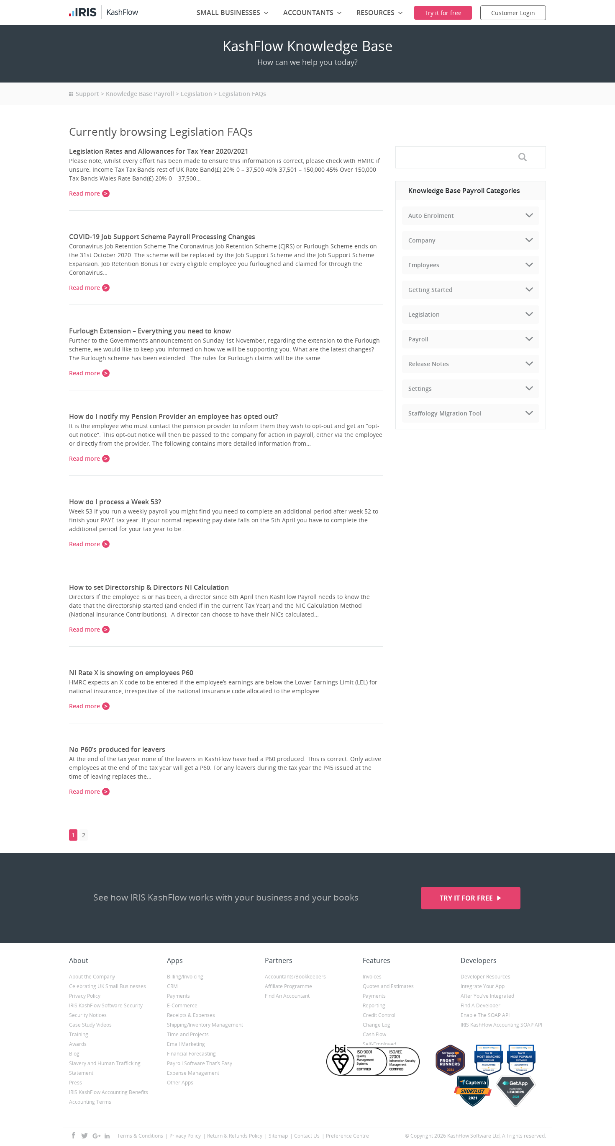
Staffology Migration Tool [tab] (445, 413)
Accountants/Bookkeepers (295, 976)
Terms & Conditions (140, 1135)
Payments (178, 995)
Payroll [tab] (418, 339)
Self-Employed (379, 1044)
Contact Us (307, 1135)
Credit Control (379, 1015)
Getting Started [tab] (430, 290)
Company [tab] (422, 240)
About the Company (92, 976)
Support (87, 94)
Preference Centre (347, 1135)
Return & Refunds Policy (234, 1135)
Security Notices (88, 1015)
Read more (84, 193)
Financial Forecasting (191, 1053)
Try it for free (467, 898)
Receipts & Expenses (191, 1015)
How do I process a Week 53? (115, 501)
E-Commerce (182, 1005)
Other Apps (180, 1082)
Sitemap (278, 1135)
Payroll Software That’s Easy (199, 1063)
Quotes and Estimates (388, 986)
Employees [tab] (423, 265)
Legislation (196, 94)
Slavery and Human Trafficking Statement (105, 1068)
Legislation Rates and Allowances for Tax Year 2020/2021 (159, 151)
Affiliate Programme (288, 986)
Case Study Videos (90, 1024)
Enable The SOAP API (485, 1015)
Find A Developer (480, 1005)
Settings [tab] (420, 388)
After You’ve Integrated (487, 995)
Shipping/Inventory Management (205, 1024)
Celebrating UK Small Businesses (107, 986)
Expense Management (193, 1072)
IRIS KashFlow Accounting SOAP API (501, 1024)
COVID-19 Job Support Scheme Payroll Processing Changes (162, 236)
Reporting (374, 1005)
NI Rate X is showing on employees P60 (131, 672)
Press (75, 1082)
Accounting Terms (90, 1101)
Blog (74, 1053)
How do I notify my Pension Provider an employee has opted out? (173, 416)
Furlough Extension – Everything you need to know (150, 331)
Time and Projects (188, 1034)
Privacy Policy (84, 995)
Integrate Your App (483, 986)
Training (78, 1034)
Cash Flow (374, 1034)
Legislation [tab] (424, 314)
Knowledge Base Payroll (140, 94)
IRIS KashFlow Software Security (106, 1005)
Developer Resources (485, 976)
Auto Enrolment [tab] (431, 215)
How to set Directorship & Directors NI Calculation (149, 587)
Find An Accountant (287, 995)
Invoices (372, 976)
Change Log (376, 1024)
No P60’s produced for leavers (117, 749)
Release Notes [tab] (428, 364)
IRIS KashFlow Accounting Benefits (108, 1092)
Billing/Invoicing (185, 976)
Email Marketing (186, 1044)
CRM (172, 986)
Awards (78, 1044)
